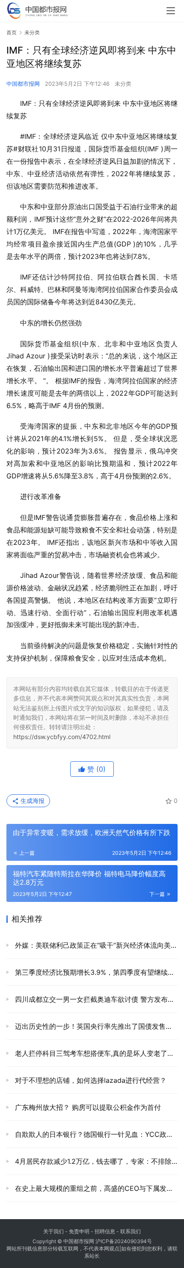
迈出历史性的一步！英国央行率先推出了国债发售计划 (95, 1026)
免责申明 (79, 1231)
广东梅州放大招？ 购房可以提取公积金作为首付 (87, 1107)
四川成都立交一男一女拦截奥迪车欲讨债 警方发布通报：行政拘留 (95, 999)
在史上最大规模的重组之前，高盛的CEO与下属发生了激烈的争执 (95, 1188)
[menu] (171, 10)
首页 (11, 32)
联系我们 (130, 1231)
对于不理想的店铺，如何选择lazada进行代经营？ (89, 1080)
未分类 (123, 83)
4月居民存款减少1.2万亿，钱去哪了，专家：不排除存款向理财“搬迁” (95, 1161)
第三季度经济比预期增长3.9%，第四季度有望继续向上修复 (95, 972)
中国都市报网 (23, 83)
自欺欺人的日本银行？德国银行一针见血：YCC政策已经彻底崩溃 (95, 1134)
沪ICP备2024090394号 (123, 1241)
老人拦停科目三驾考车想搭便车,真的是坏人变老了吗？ (95, 1053)
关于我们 (53, 1231)
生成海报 (32, 800)
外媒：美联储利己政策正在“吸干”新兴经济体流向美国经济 (95, 945)
